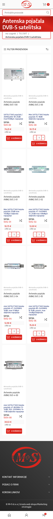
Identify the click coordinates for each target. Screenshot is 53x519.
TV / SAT (23, 33)
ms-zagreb (10, 33)
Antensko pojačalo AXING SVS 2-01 (12, 198)
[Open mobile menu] (4, 4)
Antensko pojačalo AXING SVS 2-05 (37, 295)
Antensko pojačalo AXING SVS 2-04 (12, 295)
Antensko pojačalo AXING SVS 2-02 (37, 198)
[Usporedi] (20, 123)
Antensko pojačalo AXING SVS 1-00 (12, 103)
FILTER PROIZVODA (17, 49)
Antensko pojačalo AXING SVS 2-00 (37, 103)
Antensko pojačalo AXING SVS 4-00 (12, 393)
